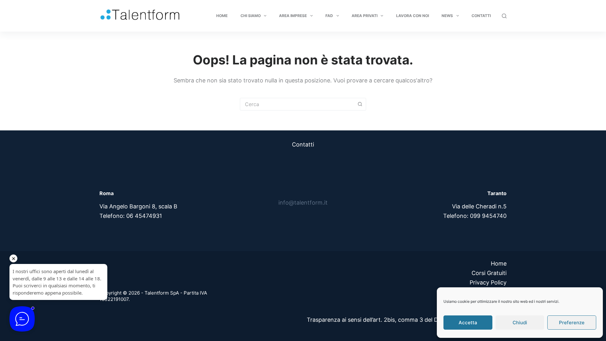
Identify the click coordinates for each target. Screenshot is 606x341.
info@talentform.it (303, 202)
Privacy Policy (488, 282)
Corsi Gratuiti (489, 273)
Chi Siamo (251, 15)
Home (222, 15)
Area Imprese (293, 15)
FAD (329, 15)
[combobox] (297, 104)
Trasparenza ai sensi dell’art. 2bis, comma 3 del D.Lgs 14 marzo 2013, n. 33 (407, 319)
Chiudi (520, 323)
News (447, 15)
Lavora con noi (412, 15)
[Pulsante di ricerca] (360, 104)
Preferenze (572, 323)
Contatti (481, 15)
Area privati (364, 15)
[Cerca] (504, 16)
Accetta (468, 323)
